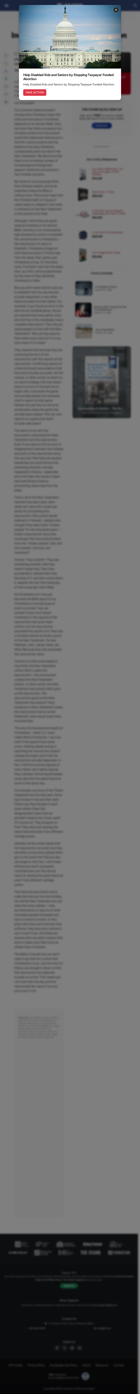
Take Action (34, 92)
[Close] (116, 10)
